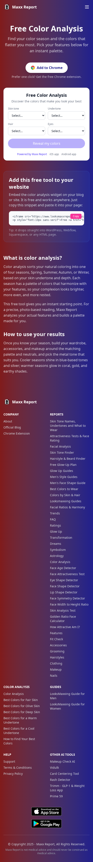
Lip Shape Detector (63, 592)
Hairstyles (57, 657)
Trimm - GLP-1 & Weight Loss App (67, 788)
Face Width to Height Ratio (69, 604)
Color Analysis (60, 562)
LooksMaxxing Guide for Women (67, 706)
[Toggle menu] (87, 7)
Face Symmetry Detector (67, 598)
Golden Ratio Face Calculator (63, 618)
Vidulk (54, 767)
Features (56, 633)
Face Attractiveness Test (67, 574)
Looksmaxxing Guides (65, 501)
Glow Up (56, 531)
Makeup (56, 669)
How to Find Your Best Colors (19, 741)
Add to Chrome (50, 67)
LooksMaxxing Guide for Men (67, 696)
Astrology (57, 556)
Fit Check (56, 639)
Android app (68, 154)
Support (9, 761)
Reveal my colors (46, 143)
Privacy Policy (13, 774)
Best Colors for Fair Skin (20, 700)
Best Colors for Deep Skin (21, 712)
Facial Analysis (60, 446)
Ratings (55, 525)
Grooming (57, 651)
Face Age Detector (63, 568)
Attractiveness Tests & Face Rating (69, 438)
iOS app (54, 154)
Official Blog (12, 427)
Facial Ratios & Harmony (67, 507)
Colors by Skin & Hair (65, 495)
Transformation (61, 537)
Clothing (56, 663)
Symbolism (58, 550)
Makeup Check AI (62, 761)
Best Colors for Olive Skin (21, 706)
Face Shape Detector (65, 586)
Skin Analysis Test (62, 610)
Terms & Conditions (17, 767)
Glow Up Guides (61, 471)
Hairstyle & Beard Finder (67, 458)
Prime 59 (56, 796)
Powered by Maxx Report (32, 154)
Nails (53, 675)
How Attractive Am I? (65, 627)
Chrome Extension (16, 433)
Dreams (55, 544)
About (7, 421)
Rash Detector (60, 780)
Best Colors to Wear (64, 489)
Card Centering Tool (64, 774)
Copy (76, 216)
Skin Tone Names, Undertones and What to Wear (68, 425)
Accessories (58, 645)
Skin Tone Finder (62, 452)
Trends (55, 513)
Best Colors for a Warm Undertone (20, 720)
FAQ (53, 519)
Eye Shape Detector (64, 580)
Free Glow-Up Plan (63, 465)
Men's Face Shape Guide (67, 483)
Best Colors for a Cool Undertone (18, 730)
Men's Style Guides (63, 477)
